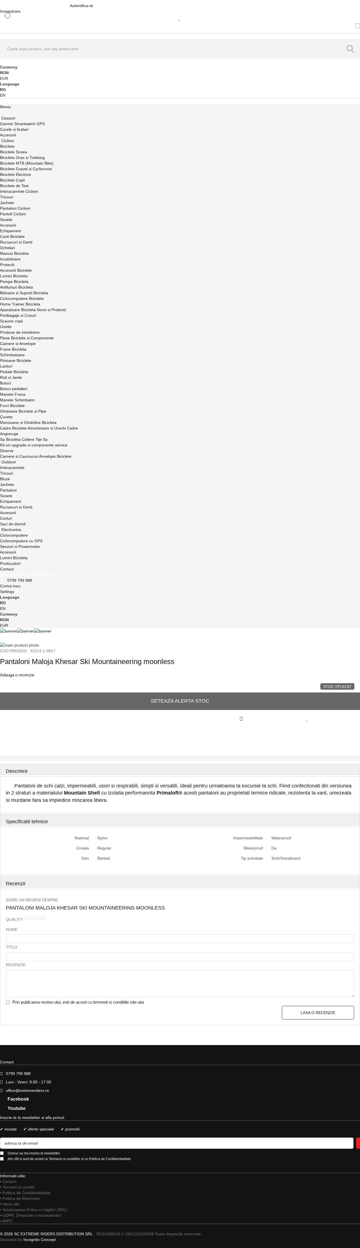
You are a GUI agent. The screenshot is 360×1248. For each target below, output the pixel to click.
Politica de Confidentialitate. (110, 1159)
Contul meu (10, 586)
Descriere (17, 771)
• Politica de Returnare (20, 1198)
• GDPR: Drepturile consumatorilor (30, 1215)
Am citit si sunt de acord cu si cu (70, 1159)
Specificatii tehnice (27, 821)
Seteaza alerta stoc (180, 701)
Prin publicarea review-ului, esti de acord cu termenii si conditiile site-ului (78, 1002)
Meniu (5, 107)
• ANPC (6, 1221)
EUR (4, 78)
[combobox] (180, 49)
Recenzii (15, 883)
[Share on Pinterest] (127, 738)
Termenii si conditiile (64, 1159)
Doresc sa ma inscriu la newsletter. (34, 1153)
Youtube (16, 1108)
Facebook (17, 1099)
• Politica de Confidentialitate (25, 1193)
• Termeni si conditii (17, 1187)
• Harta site (10, 1204)
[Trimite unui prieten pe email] (311, 738)
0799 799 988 (19, 580)
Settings (7, 591)
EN (2, 95)
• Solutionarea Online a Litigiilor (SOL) (34, 1209)
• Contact (8, 1181)
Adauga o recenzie (17, 674)
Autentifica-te (81, 5)
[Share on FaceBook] (4, 738)
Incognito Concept (39, 1239)
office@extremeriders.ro (27, 1090)
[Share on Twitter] (66, 738)
